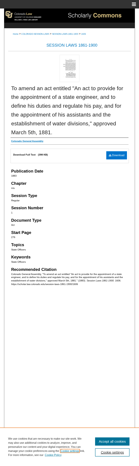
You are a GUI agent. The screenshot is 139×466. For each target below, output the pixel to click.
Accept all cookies (112, 441)
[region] (69, 447)
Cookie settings (70, 450)
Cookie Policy (53, 455)
